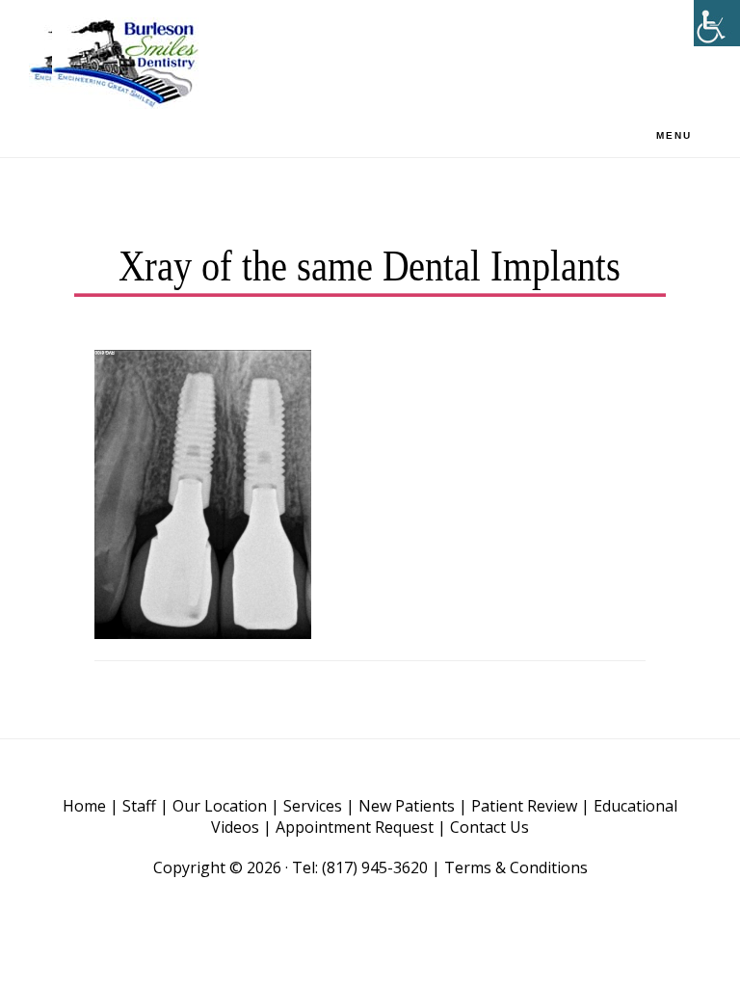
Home (84, 805)
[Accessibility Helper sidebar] (717, 23)
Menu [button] (674, 135)
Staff (139, 805)
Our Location (219, 805)
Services (312, 805)
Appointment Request (355, 827)
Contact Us (489, 827)
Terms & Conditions (516, 867)
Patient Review (524, 805)
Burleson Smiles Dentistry (125, 63)
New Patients (406, 805)
